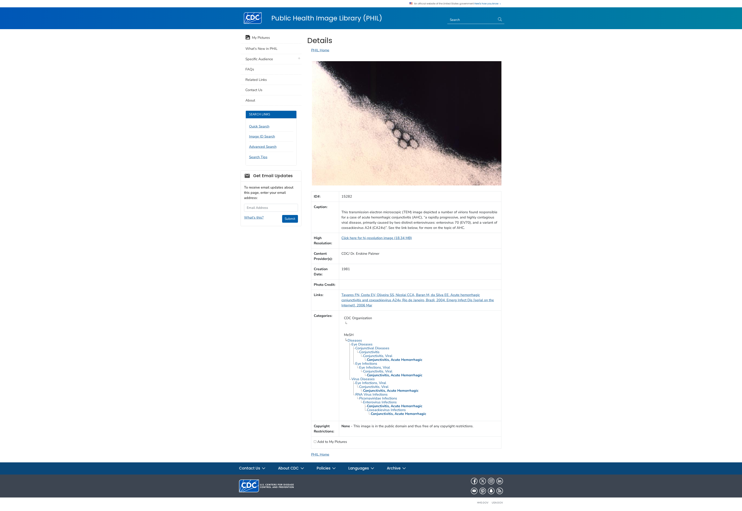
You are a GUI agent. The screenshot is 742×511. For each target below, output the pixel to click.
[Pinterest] (482, 491)
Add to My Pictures (331, 441)
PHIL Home (320, 50)
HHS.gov (482, 502)
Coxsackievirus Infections (386, 410)
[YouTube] (474, 491)
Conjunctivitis (369, 352)
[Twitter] (482, 481)
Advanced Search (263, 146)
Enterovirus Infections (380, 402)
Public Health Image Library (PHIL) (326, 18)
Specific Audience (259, 59)
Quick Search (259, 126)
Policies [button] (324, 468)
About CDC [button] (289, 468)
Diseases (355, 340)
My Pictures (260, 37)
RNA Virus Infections (371, 394)
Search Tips (258, 157)
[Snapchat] (491, 491)
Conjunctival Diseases (372, 348)
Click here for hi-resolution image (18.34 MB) (376, 238)
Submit (290, 219)
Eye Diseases (362, 344)
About (250, 100)
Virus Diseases (363, 379)
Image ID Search (262, 136)
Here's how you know (486, 3)
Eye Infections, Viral (374, 367)
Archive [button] (394, 468)
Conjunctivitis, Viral (377, 356)
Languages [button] (359, 468)
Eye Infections (366, 363)
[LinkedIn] (499, 481)
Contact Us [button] (250, 468)
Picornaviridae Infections (378, 398)
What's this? (254, 217)
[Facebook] (474, 481)
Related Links (256, 79)
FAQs (249, 69)
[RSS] (499, 491)
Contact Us (253, 90)
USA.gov (497, 502)
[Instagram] (491, 481)
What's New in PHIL (261, 48)
